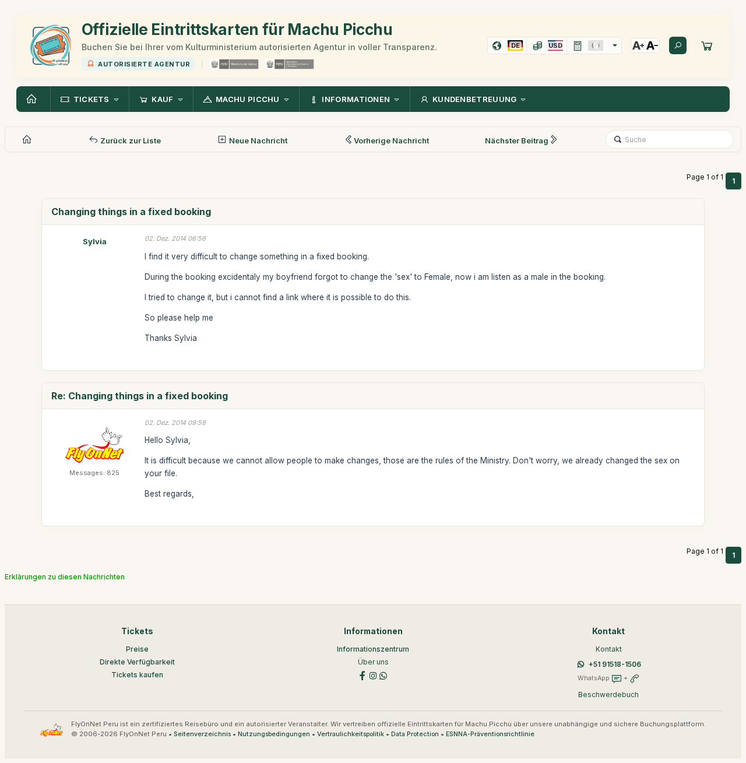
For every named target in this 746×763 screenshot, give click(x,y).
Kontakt (609, 649)
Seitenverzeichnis (202, 734)
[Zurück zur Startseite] (33, 99)
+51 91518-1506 (615, 664)
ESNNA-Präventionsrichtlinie (490, 734)
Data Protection (415, 734)
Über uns (373, 661)
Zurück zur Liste (129, 140)
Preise (137, 649)
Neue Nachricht (257, 140)
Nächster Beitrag (516, 140)
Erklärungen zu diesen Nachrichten (65, 576)
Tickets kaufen (137, 674)
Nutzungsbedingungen (274, 734)
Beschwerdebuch (608, 694)
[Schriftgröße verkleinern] (652, 45)
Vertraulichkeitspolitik (350, 734)
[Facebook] (362, 674)
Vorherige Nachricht (391, 140)
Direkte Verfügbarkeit (137, 661)
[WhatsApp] (383, 674)
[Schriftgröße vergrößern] (638, 45)
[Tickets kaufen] (707, 45)
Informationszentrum (373, 649)
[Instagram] (373, 674)
